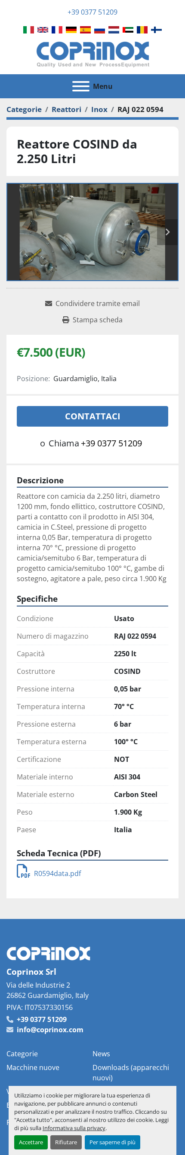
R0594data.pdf (57, 873)
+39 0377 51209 (92, 12)
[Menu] (80, 86)
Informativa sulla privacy (74, 1128)
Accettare (31, 1142)
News (101, 1053)
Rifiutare (66, 1142)
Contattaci (92, 416)
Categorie (22, 1053)
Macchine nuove (32, 1067)
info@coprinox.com (50, 1029)
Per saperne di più (112, 1142)
